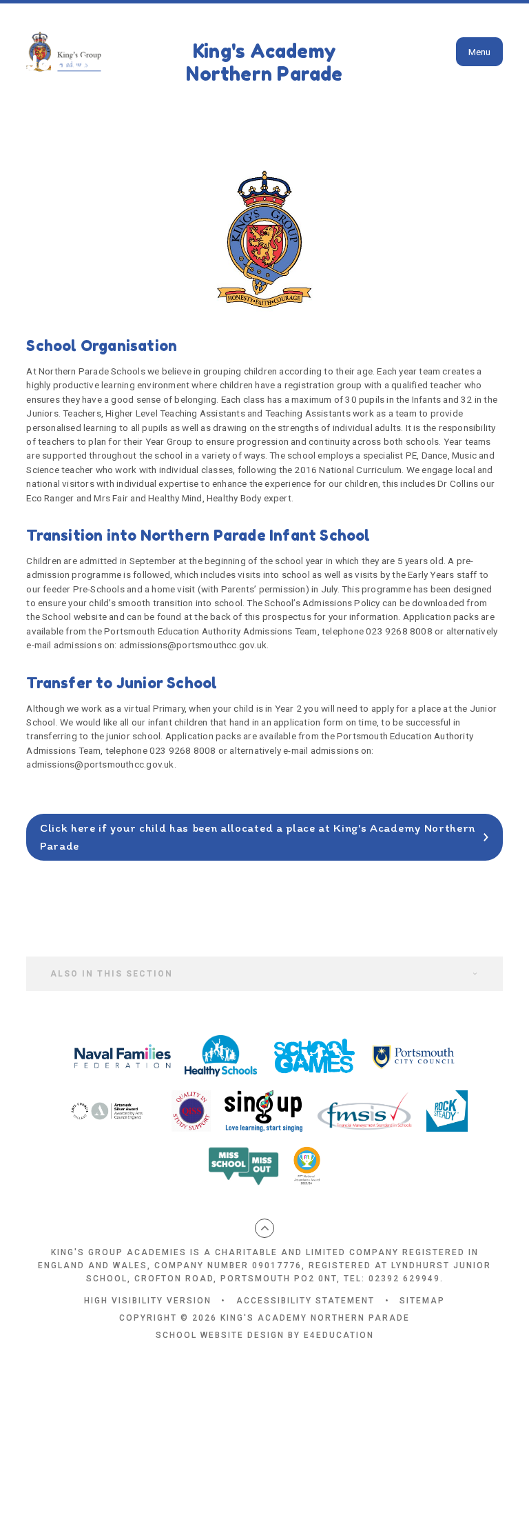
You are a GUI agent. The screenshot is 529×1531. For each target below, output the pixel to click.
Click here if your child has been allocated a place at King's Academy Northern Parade (257, 836)
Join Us (181, 41)
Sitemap (422, 1300)
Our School (108, 41)
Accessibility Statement (305, 1300)
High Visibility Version (147, 1300)
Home (41, 41)
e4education (339, 1335)
